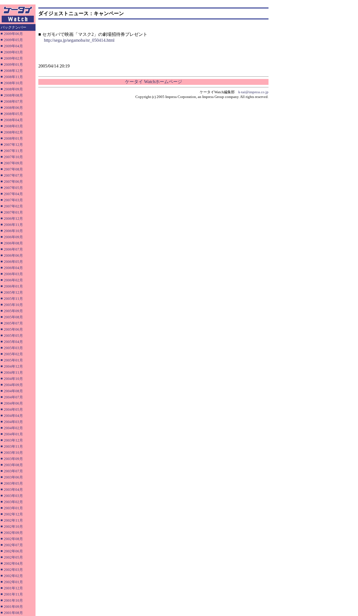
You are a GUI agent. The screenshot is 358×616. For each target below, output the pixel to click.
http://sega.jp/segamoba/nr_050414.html (79, 40)
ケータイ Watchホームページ (153, 81)
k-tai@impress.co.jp (253, 92)
